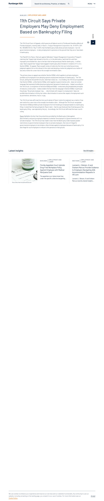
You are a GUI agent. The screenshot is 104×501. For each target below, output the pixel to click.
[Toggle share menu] (93, 42)
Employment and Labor (37, 15)
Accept (93, 496)
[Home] (16, 4)
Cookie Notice (13, 498)
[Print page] (88, 42)
